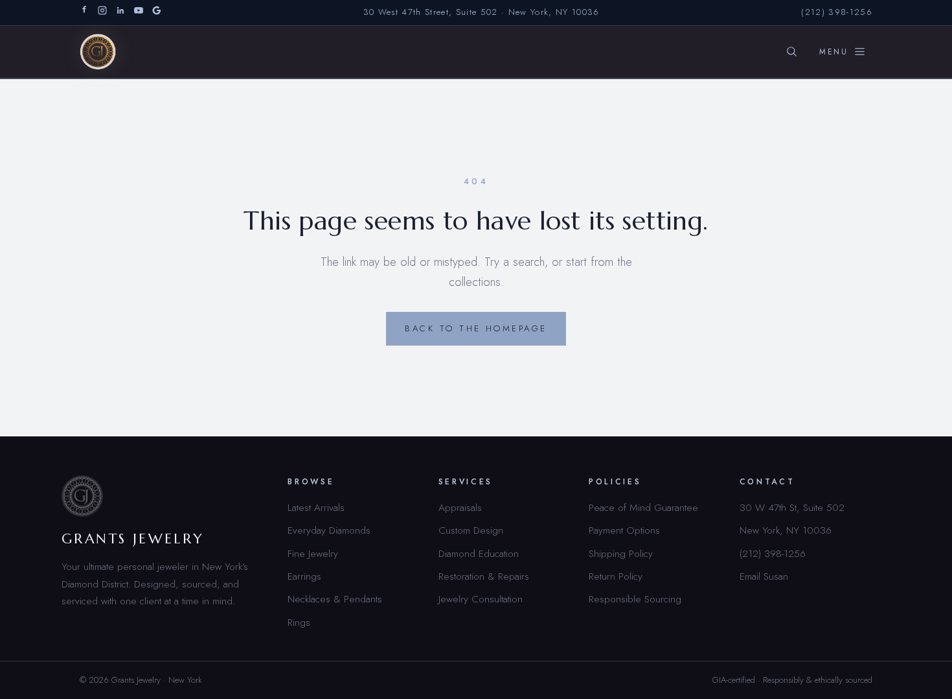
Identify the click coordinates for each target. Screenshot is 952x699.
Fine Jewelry (313, 553)
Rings (299, 622)
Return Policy (615, 576)
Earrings (304, 576)
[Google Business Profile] (156, 12)
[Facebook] (84, 12)
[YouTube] (138, 12)
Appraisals (460, 507)
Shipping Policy (621, 553)
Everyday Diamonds (329, 530)
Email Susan (764, 576)
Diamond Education (478, 553)
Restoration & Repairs (483, 576)
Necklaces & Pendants (335, 598)
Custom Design (470, 530)
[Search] (791, 52)
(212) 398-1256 (836, 12)
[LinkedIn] (120, 12)
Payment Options (624, 530)
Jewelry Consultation (480, 598)
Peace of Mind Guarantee (643, 507)
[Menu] (842, 52)
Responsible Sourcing (635, 598)
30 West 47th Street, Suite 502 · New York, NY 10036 (481, 12)
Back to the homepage (476, 328)
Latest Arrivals (316, 507)
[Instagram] (102, 12)
